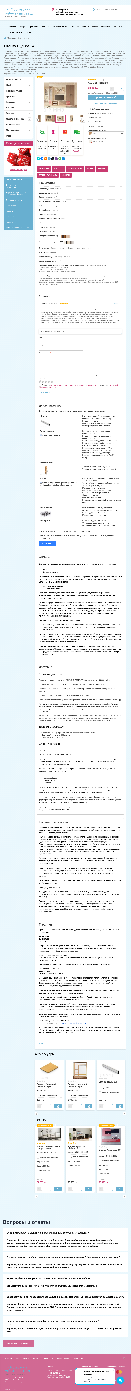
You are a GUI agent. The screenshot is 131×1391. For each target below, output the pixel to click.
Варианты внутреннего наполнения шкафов (16, 193)
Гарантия (66, 175)
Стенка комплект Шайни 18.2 (77, 1147)
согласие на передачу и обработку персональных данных (73, 385)
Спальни (75, 27)
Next (83, 120)
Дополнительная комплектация (13, 186)
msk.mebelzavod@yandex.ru (67, 12)
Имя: (41, 337)
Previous (37, 120)
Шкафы (22, 27)
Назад (41, 1043)
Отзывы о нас (12, 216)
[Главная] (5, 38)
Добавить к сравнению (100, 109)
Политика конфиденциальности (17, 1382)
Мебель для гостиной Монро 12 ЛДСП (48, 1147)
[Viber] (56, 158)
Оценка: (42, 379)
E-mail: (42, 345)
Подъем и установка (48, 175)
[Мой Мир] (63, 158)
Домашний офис (13, 124)
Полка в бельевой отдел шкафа (46, 1085)
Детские (85, 27)
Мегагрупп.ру (10, 1389)
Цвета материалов (14, 179)
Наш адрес (36, 1358)
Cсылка (115, 303)
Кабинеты (117, 27)
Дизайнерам (78, 1358)
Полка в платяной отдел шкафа (77, 1085)
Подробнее (77, 151)
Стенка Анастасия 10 (110, 1150)
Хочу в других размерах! (106, 103)
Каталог (12, 27)
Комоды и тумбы (60, 27)
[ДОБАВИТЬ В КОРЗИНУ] (58, 1106)
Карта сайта (11, 222)
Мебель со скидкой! (18, 170)
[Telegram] (49, 158)
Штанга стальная (108, 1082)
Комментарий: (45, 353)
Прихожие (33, 27)
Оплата (90, 169)
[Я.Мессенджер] (38, 158)
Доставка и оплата (14, 200)
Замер (17, 1358)
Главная (8, 1358)
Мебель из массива (101, 27)
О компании (11, 205)
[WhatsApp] (59, 158)
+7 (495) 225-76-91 (64, 10)
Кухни (28, 32)
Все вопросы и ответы (18, 1344)
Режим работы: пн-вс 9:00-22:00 (69, 14)
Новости (9, 211)
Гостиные (45, 27)
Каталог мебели (13, 79)
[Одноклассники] (45, 158)
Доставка (102, 169)
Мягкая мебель (15, 32)
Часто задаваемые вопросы (18, 227)
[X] (52, 158)
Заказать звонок (63, 1358)
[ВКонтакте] (41, 158)
